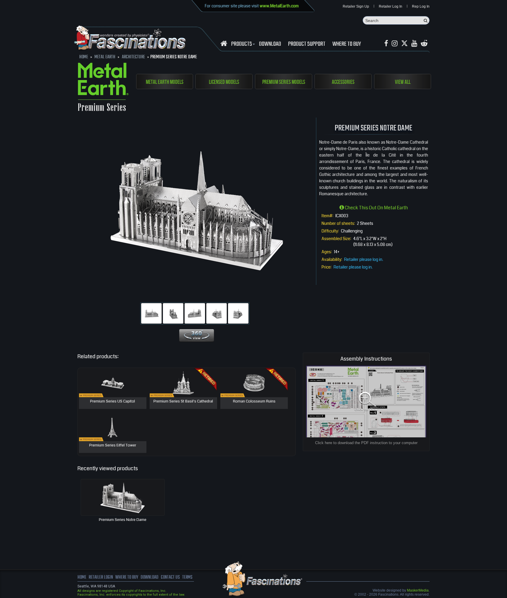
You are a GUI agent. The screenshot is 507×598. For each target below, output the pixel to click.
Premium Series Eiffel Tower (112, 445)
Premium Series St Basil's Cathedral (183, 401)
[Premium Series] (103, 88)
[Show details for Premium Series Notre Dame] (123, 497)
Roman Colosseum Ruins (254, 401)
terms (187, 577)
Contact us (170, 577)
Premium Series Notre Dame (122, 519)
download (270, 44)
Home (81, 577)
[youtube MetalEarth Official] (414, 43)
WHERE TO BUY (346, 44)
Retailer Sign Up (356, 6)
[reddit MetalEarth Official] (424, 43)
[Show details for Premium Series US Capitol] (112, 382)
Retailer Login (101, 577)
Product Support (306, 44)
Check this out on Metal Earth (376, 207)
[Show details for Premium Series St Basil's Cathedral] (183, 382)
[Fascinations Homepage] (223, 43)
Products (241, 44)
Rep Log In (421, 6)
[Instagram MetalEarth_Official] (394, 43)
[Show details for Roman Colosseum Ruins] (254, 382)
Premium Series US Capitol (112, 401)
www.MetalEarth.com (279, 6)
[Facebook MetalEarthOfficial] (386, 43)
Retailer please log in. (363, 259)
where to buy (126, 577)
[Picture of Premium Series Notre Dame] (151, 313)
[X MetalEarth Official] (404, 43)
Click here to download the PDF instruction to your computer (366, 443)
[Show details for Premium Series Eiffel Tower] (112, 426)
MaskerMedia (418, 590)
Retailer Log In (390, 6)
